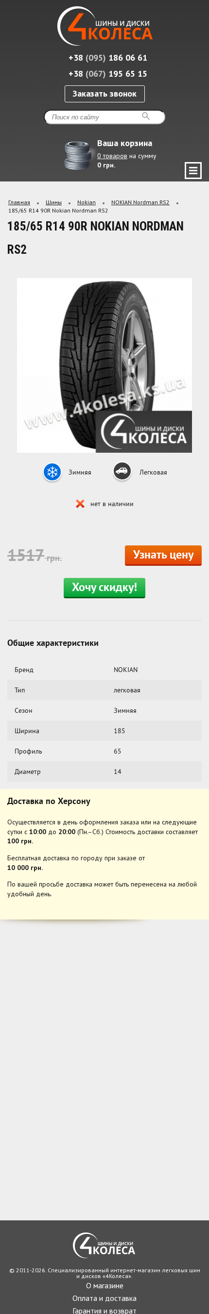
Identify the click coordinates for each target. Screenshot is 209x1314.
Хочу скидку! (104, 588)
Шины (54, 202)
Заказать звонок (104, 93)
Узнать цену (163, 555)
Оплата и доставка (104, 1298)
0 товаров (112, 155)
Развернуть (193, 170)
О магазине (104, 1285)
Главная (19, 202)
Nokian (86, 202)
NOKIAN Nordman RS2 (140, 202)
